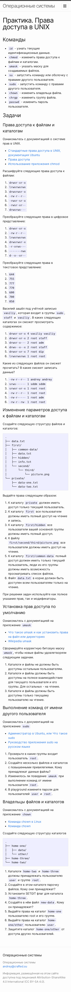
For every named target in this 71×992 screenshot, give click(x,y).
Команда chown (19, 826)
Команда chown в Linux (24, 821)
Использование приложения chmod (34, 164)
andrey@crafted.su (15, 966)
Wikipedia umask (19, 641)
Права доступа (19, 159)
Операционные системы (29, 6)
